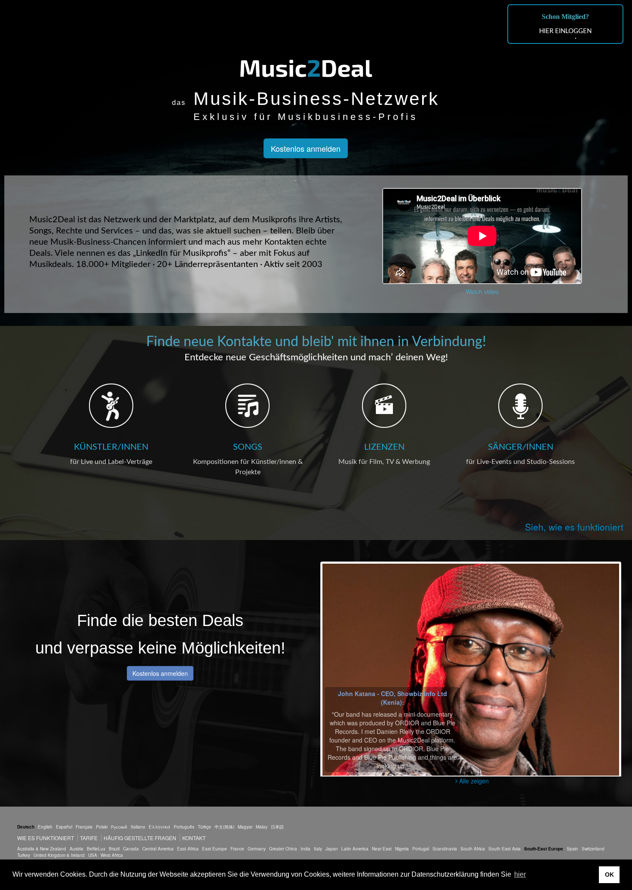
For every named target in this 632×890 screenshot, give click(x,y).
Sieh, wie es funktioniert (574, 526)
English (45, 827)
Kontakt (194, 837)
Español (64, 827)
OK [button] (609, 874)
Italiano (138, 827)
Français (84, 827)
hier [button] (520, 874)
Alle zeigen (473, 780)
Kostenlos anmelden (306, 148)
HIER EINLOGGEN (565, 31)
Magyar (245, 827)
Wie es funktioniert (45, 837)
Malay (261, 827)
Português (184, 827)
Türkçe (204, 827)
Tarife (89, 837)
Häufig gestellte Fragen (140, 837)
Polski (101, 827)
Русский (119, 827)
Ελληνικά (159, 827)
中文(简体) (224, 827)
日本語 (277, 827)
